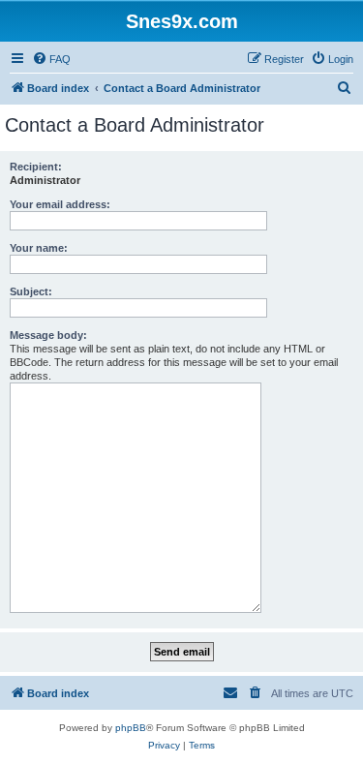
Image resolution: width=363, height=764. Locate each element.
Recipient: (36, 166)
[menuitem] (51, 59)
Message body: (48, 335)
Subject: (31, 291)
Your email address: (60, 204)
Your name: (39, 248)
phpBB (130, 727)
